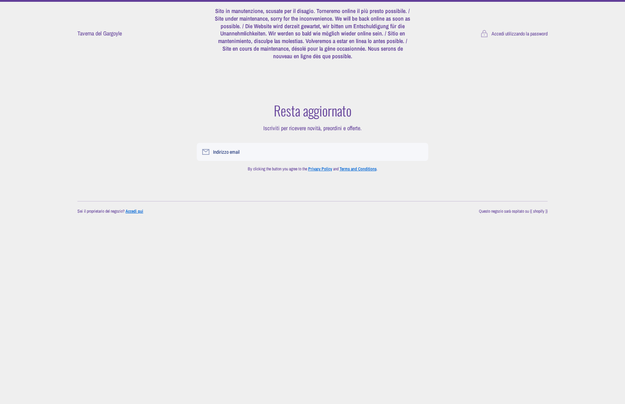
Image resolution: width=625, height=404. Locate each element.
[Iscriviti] (419, 152)
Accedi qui (134, 211)
